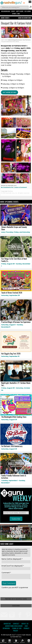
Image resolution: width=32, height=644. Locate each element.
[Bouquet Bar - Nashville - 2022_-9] (23, 183)
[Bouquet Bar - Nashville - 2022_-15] (23, 172)
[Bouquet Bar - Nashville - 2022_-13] (8, 183)
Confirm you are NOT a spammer (15, 587)
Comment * (6, 572)
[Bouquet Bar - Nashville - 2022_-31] (23, 138)
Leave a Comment (20, 187)
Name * (12, 559)
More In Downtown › (25, 18)
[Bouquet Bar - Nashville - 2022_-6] (8, 172)
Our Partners (27, 40)
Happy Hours (19, 11)
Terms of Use (17, 628)
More (29, 642)
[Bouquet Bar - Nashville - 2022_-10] (23, 127)
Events (13, 11)
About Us (24, 623)
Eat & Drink (27, 11)
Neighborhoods (5, 11)
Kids (18, 14)
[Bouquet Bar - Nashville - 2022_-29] (8, 138)
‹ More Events (4, 18)
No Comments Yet (7, 187)
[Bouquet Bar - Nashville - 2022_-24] (8, 161)
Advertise (7, 623)
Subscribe (16, 606)
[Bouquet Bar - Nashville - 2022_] (8, 127)
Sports (14, 14)
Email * (13, 566)
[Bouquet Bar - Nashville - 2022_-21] (23, 161)
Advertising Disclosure (15, 40)
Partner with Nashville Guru (16, 599)
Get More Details (9, 92)
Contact (16, 623)
